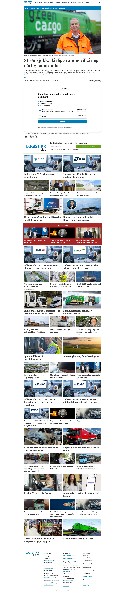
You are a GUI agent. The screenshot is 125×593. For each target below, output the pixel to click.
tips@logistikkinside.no (69, 555)
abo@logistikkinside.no (69, 558)
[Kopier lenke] (97, 81)
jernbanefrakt (84, 133)
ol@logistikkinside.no (49, 568)
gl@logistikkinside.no (50, 560)
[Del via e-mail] (95, 81)
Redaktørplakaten (48, 585)
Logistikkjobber (48, 2)
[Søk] (94, 2)
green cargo (53, 133)
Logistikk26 (38, 2)
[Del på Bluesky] (100, 81)
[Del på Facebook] (90, 81)
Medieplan (66, 586)
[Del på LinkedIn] (93, 81)
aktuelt (28, 133)
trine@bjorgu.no (67, 571)
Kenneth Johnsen (87, 576)
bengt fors (35, 133)
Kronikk (58, 2)
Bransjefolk (65, 2)
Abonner (80, 2)
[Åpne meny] (99, 2)
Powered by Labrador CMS (62, 590)
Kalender (73, 2)
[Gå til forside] (28, 2)
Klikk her (76, 562)
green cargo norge (65, 133)
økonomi (75, 133)
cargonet (44, 133)
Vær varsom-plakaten (49, 583)
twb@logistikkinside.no (50, 577)
